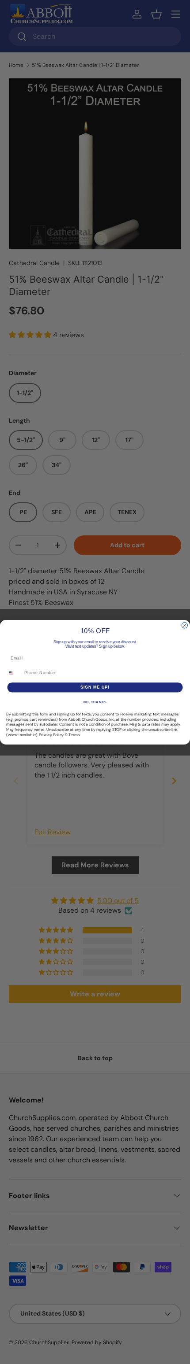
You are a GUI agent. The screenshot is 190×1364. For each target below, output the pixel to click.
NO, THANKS (95, 702)
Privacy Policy (51, 734)
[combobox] (14, 672)
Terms (74, 734)
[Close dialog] (184, 625)
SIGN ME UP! (95, 687)
